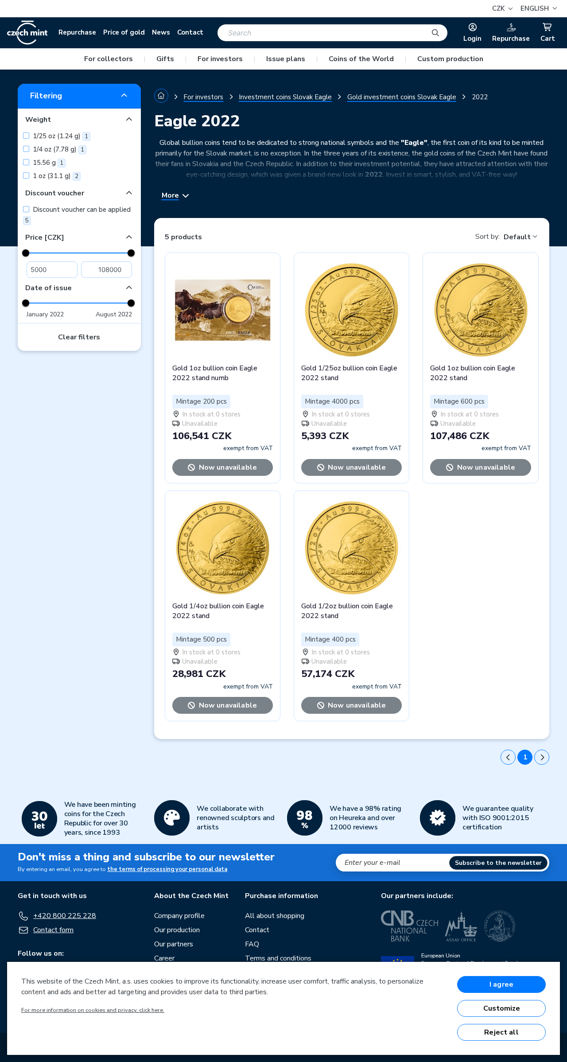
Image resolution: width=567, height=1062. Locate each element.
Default (517, 237)
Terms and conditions (278, 958)
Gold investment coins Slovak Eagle (401, 97)
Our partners (173, 944)
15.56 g (47, 162)
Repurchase (77, 32)
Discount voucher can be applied (78, 215)
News (161, 32)
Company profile (179, 916)
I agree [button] (501, 984)
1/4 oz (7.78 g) (57, 149)
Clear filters (79, 337)
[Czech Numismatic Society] (499, 925)
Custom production (450, 59)
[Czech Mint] (27, 32)
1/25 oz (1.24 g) (59, 136)
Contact (190, 32)
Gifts (165, 59)
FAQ (252, 944)
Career (164, 958)
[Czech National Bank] (409, 925)
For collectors (108, 59)
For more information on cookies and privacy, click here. (92, 1010)
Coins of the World (361, 59)
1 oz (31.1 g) (54, 175)
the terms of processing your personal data (167, 869)
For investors (220, 59)
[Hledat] (435, 32)
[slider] (25, 253)
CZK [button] (499, 8)
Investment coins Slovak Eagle (285, 97)
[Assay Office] (461, 925)
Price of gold (124, 32)
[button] (537, 8)
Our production (177, 930)
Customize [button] (501, 1008)
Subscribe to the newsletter (498, 863)
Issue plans (285, 59)
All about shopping (274, 916)
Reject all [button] (501, 1032)
